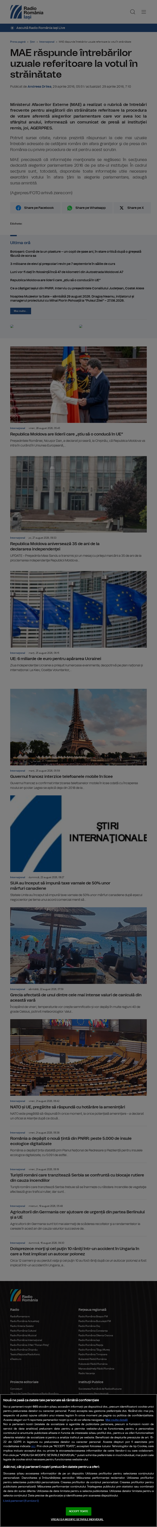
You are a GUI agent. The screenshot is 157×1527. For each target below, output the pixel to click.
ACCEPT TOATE (78, 1511)
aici (33, 1446)
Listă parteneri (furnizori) (21, 1500)
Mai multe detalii (116, 1419)
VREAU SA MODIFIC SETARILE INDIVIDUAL (77, 1519)
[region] (78, 1460)
